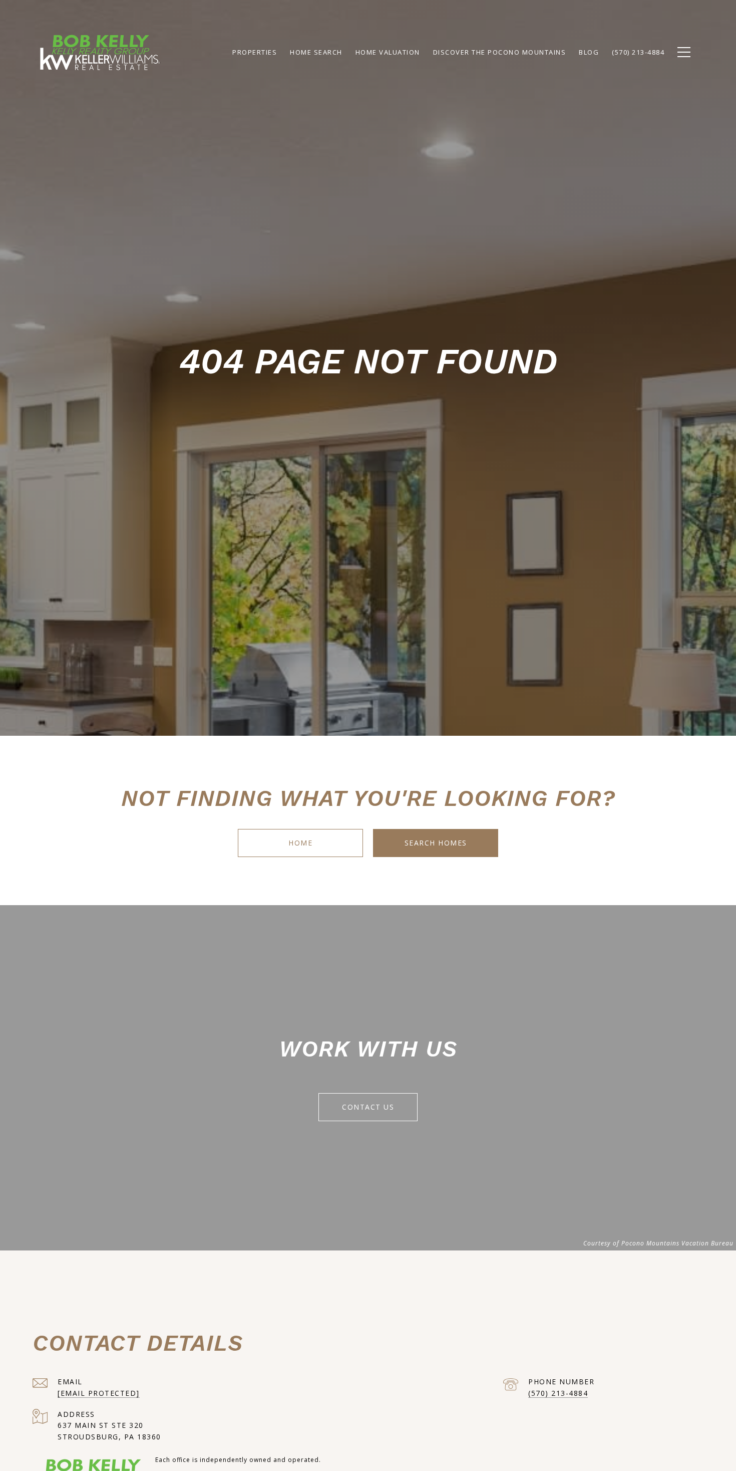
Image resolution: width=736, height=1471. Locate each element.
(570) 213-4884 (558, 1393)
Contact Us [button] (368, 1107)
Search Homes (436, 843)
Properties (254, 52)
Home (300, 843)
